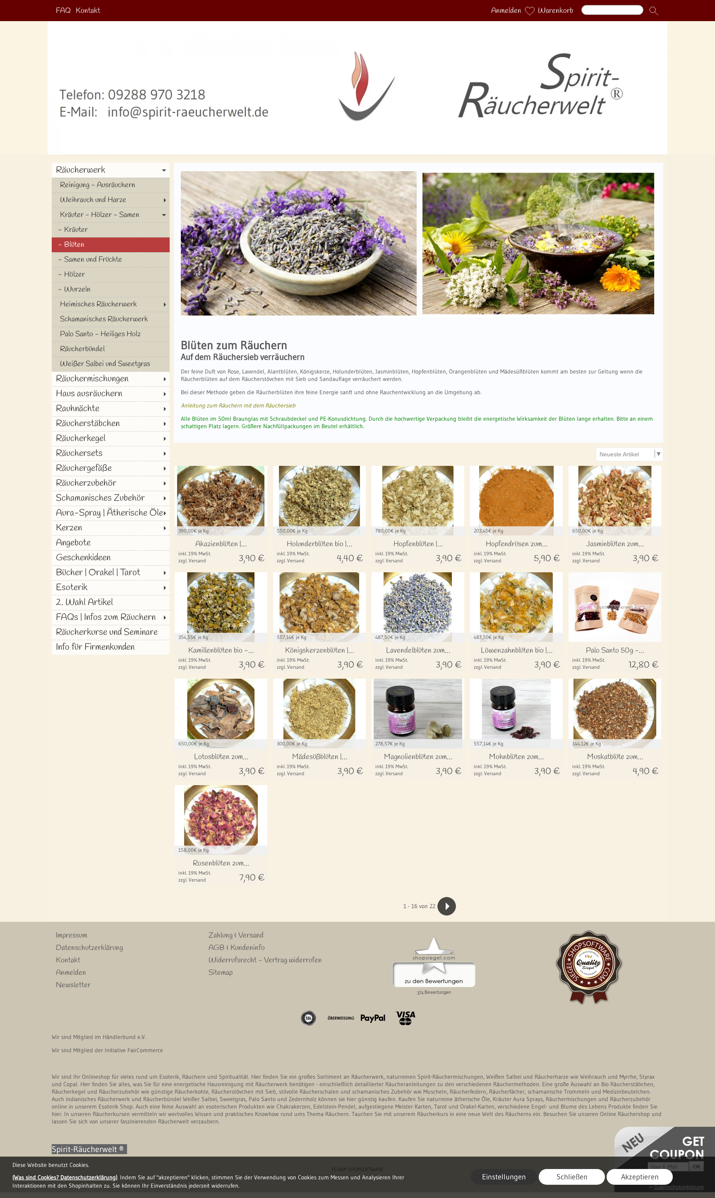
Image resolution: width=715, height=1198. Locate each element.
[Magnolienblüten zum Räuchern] (418, 764)
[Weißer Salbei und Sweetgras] (111, 364)
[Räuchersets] (111, 453)
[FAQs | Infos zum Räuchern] (111, 617)
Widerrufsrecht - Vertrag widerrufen (265, 960)
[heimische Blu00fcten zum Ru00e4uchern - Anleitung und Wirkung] (539, 173)
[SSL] (308, 1018)
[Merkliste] (529, 10)
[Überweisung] (340, 1018)
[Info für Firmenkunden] (111, 647)
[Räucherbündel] (111, 349)
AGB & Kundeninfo (237, 948)
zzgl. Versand (192, 560)
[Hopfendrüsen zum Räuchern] (516, 551)
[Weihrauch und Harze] (111, 200)
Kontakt (88, 11)
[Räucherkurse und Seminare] (111, 632)
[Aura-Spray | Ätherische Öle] (111, 513)
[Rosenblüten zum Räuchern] (221, 870)
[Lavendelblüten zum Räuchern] (418, 657)
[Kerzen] (111, 528)
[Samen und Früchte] (111, 259)
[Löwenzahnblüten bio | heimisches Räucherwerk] (516, 657)
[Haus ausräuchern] (111, 393)
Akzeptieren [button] (640, 1176)
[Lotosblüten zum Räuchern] (221, 764)
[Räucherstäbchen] (111, 423)
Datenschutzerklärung (89, 948)
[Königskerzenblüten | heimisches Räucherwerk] (319, 657)
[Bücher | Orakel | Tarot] (111, 572)
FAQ (63, 11)
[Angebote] (111, 542)
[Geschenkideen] (111, 557)
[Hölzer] (111, 274)
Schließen (572, 1176)
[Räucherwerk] (111, 170)
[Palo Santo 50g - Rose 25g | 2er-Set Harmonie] (615, 657)
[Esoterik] (111, 587)
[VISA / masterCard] (405, 1018)
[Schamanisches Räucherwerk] (111, 319)
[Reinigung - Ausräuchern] (111, 185)
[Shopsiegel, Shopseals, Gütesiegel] (433, 939)
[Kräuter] (111, 229)
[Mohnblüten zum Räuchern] (516, 764)
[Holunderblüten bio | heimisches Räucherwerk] (319, 551)
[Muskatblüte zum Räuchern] (615, 764)
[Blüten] (111, 244)
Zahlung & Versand (236, 935)
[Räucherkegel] (111, 438)
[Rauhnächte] (111, 408)
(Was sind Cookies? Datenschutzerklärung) (65, 1177)
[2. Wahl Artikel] (111, 602)
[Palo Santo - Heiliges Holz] (111, 334)
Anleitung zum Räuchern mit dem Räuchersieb (238, 405)
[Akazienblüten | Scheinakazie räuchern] (221, 551)
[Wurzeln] (111, 289)
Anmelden (506, 11)
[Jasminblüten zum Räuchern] (615, 551)
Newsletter (73, 985)
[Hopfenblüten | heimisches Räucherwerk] (418, 551)
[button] (653, 10)
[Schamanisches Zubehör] (111, 498)
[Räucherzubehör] (111, 483)
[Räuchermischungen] (111, 378)
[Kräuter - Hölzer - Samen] (111, 214)
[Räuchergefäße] (111, 468)
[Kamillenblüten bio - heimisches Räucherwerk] (221, 657)
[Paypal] (373, 1018)
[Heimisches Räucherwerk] (111, 304)
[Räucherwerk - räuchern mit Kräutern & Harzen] (357, 24)
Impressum (71, 935)
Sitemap (221, 973)
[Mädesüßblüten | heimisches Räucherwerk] (319, 764)
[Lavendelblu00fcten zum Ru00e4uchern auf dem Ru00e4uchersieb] (299, 173)
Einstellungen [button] (504, 1176)
